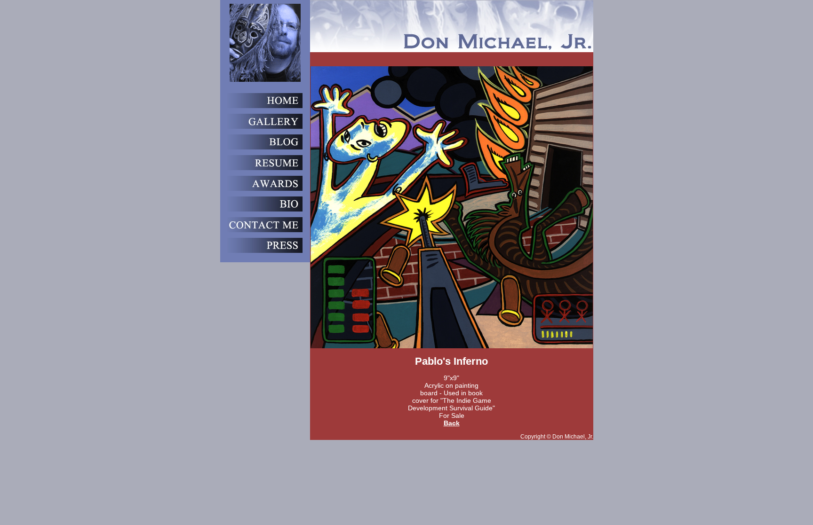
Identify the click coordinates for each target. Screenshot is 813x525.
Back (452, 423)
